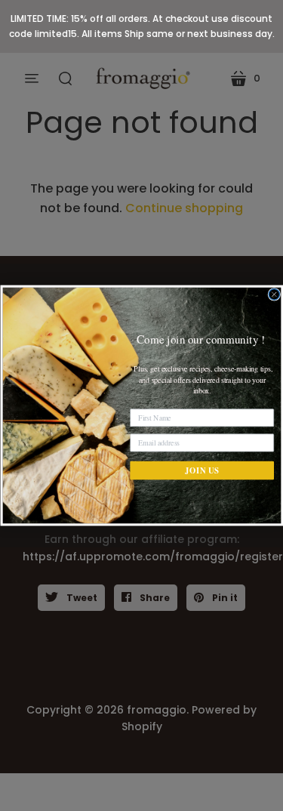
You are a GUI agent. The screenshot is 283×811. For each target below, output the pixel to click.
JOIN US (201, 470)
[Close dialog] (274, 294)
